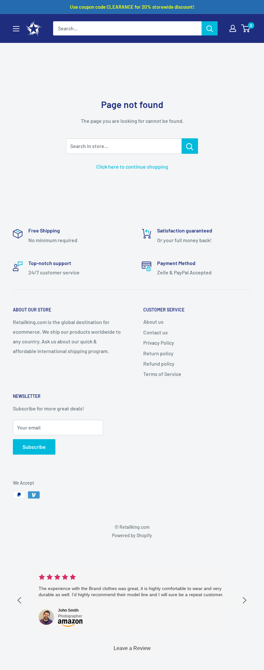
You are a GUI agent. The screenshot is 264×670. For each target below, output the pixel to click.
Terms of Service (162, 374)
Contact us (155, 332)
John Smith (68, 610)
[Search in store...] (190, 146)
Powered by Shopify (132, 535)
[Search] (210, 28)
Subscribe (34, 447)
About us (153, 322)
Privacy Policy (158, 343)
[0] (246, 28)
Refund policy (158, 363)
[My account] (233, 28)
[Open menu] (16, 28)
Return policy (158, 353)
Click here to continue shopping (132, 166)
